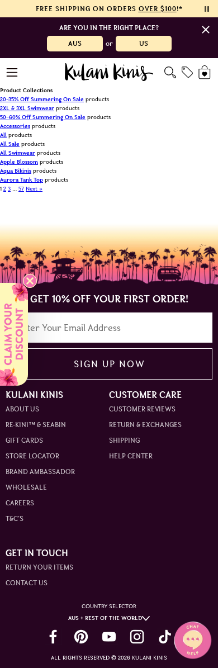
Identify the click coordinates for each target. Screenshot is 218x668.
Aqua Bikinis (15, 170)
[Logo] (109, 72)
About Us (22, 409)
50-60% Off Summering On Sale (43, 117)
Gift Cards (24, 440)
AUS (75, 43)
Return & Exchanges (145, 424)
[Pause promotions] (206, 9)
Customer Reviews (142, 409)
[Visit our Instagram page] (137, 636)
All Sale (10, 144)
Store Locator (32, 456)
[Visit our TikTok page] (165, 636)
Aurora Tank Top (21, 179)
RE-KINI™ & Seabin (36, 424)
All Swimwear (17, 153)
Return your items (39, 567)
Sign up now (109, 363)
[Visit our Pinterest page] (81, 636)
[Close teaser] (30, 281)
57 (21, 188)
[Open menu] (13, 72)
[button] (14, 334)
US (143, 43)
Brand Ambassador (40, 471)
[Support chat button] (192, 640)
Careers (20, 503)
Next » (34, 188)
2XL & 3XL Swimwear (27, 108)
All (3, 135)
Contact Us (27, 583)
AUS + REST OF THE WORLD (105, 618)
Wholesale (26, 487)
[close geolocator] (205, 29)
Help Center (131, 456)
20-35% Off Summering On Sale (42, 99)
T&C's (14, 518)
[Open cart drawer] (205, 72)
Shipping (124, 440)
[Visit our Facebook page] (53, 636)
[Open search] (170, 72)
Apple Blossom (19, 161)
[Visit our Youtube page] (109, 636)
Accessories (15, 126)
